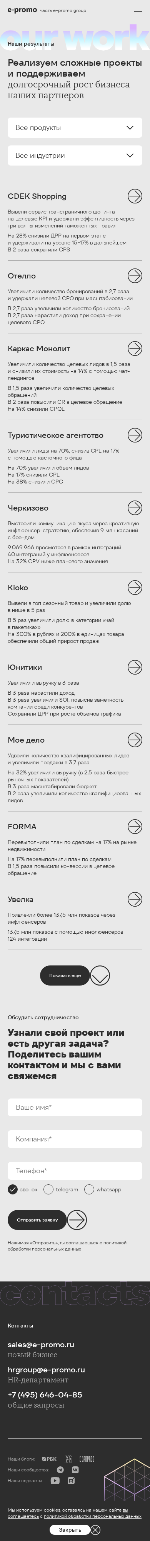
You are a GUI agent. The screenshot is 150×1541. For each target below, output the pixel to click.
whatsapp (109, 1189)
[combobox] (75, 128)
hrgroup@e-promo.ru (46, 1370)
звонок (28, 1189)
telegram (67, 1189)
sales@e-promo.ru (41, 1344)
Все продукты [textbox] (38, 127)
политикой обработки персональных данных (67, 1246)
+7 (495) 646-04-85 (45, 1395)
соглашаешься (82, 1242)
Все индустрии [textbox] (40, 155)
